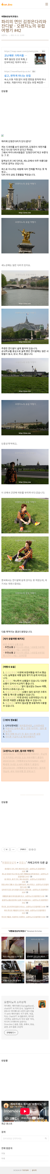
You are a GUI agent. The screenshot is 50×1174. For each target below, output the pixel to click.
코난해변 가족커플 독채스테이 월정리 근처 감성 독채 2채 (15, 55)
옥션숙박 (9, 703)
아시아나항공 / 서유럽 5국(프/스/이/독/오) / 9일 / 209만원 (24, 648)
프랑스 (22, 862)
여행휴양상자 (9, 862)
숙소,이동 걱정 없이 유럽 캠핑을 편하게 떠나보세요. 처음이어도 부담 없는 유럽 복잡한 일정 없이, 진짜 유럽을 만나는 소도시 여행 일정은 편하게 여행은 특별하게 (25, 81)
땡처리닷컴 (10, 697)
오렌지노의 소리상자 (15, 1002)
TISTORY (25, 1170)
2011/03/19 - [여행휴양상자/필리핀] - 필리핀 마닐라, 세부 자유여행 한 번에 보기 (24, 769)
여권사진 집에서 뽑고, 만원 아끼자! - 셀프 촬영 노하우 (25, 730)
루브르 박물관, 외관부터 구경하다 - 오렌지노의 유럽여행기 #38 (23, 917)
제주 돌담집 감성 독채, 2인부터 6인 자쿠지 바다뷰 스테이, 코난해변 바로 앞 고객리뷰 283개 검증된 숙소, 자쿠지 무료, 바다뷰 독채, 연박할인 (16, 60)
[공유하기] (10, 849)
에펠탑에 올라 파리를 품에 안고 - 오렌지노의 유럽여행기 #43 (23, 896)
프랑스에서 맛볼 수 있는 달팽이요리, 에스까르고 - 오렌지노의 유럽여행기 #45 (25, 885)
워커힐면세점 (25, 725)
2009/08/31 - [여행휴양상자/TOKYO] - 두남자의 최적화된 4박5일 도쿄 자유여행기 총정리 (25, 755)
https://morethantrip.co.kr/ (17, 71)
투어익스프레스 (12, 686)
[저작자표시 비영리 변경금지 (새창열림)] (32, 849)
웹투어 (8, 680)
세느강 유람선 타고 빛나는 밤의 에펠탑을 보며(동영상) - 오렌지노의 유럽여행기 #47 (25, 875)
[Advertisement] (25, 111)
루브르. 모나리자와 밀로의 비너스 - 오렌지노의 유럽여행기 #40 (23, 906)
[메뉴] (46, 4)
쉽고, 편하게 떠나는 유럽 (17, 75)
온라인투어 (10, 672)
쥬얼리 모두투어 (12, 691)
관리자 (34, 1170)
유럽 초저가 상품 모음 (13, 644)
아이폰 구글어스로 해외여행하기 (20, 736)
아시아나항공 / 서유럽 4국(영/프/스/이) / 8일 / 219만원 (24, 654)
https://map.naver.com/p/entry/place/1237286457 (21, 51)
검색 (45, 1138)
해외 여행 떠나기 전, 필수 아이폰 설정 (22, 733)
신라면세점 (39, 725)
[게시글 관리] (13, 849)
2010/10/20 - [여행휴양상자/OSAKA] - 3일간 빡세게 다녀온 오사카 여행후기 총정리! (24, 762)
